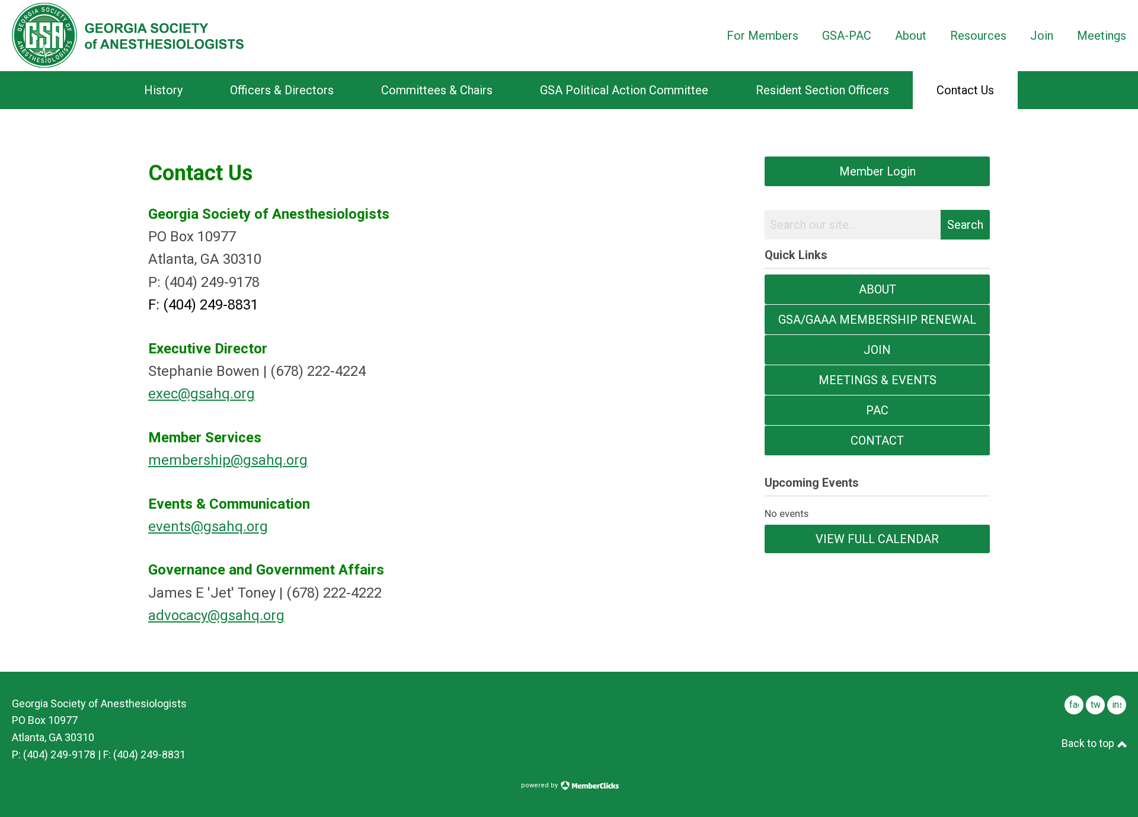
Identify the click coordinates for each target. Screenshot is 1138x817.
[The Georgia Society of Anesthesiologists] (128, 35)
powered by (540, 785)
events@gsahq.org (208, 526)
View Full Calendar (877, 539)
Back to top (1089, 743)
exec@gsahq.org (201, 393)
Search (965, 225)
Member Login (877, 171)
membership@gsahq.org (228, 460)
